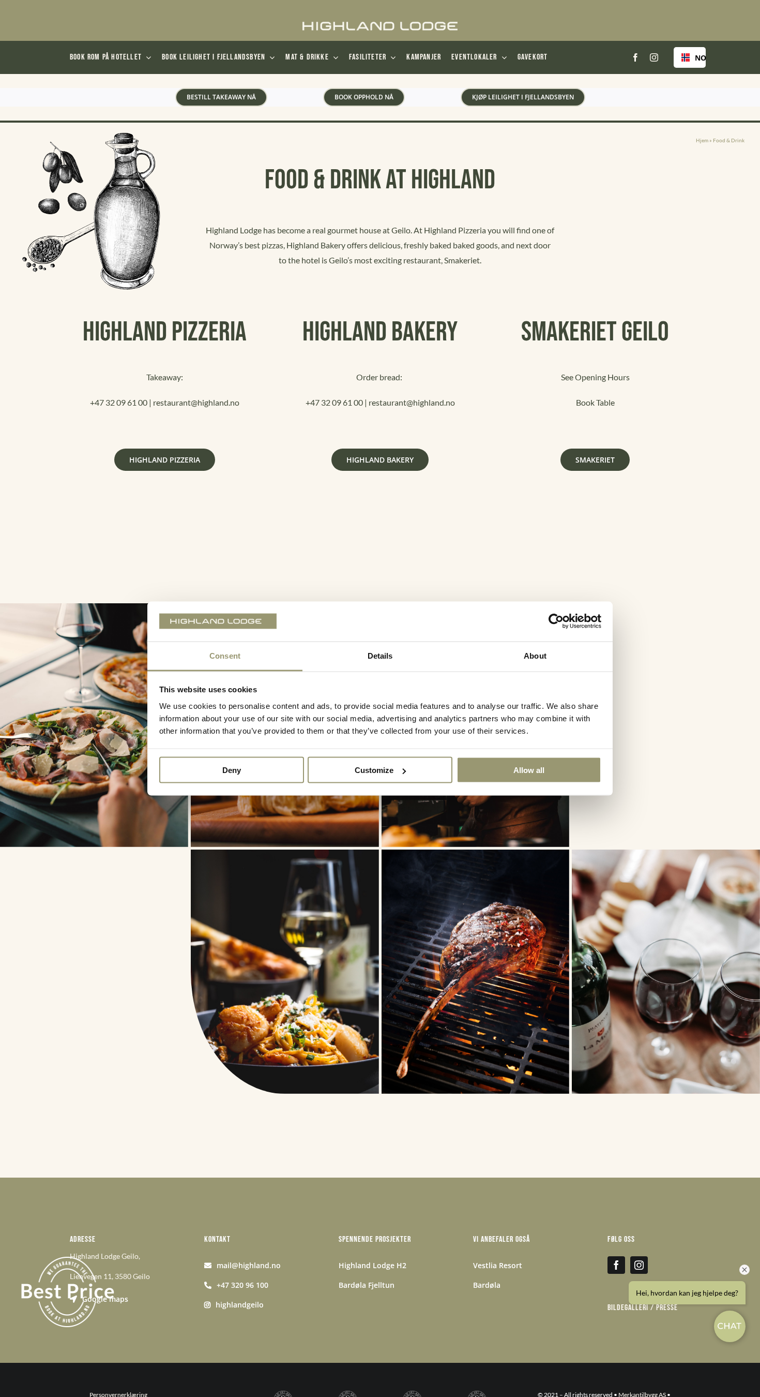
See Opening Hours (595, 377)
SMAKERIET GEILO (595, 332)
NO (696, 58)
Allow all (528, 770)
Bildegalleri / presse (642, 1308)
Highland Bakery (380, 332)
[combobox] (690, 57)
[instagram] (654, 57)
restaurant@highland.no (196, 402)
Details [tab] (380, 655)
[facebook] (635, 57)
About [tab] (535, 655)
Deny (231, 770)
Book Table (595, 402)
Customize (374, 770)
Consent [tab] (224, 655)
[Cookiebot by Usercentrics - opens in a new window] (556, 621)
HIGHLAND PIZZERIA (165, 332)
